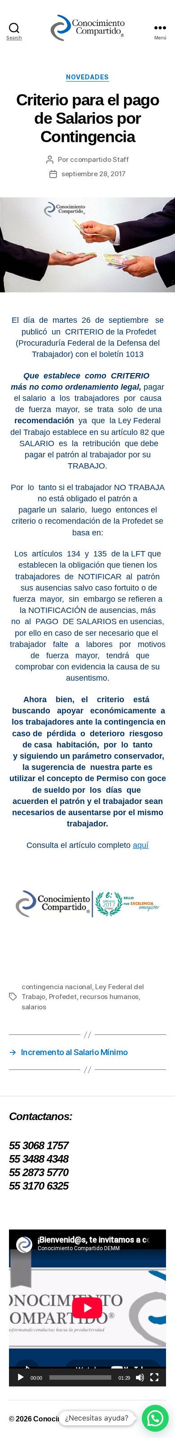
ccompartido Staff (99, 159)
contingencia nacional (57, 986)
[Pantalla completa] (154, 1377)
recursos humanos (109, 996)
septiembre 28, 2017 (93, 173)
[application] (87, 1307)
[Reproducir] (20, 1377)
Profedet (63, 996)
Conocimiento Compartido (77, 1419)
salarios (34, 1007)
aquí (141, 845)
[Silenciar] (140, 1377)
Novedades (87, 77)
